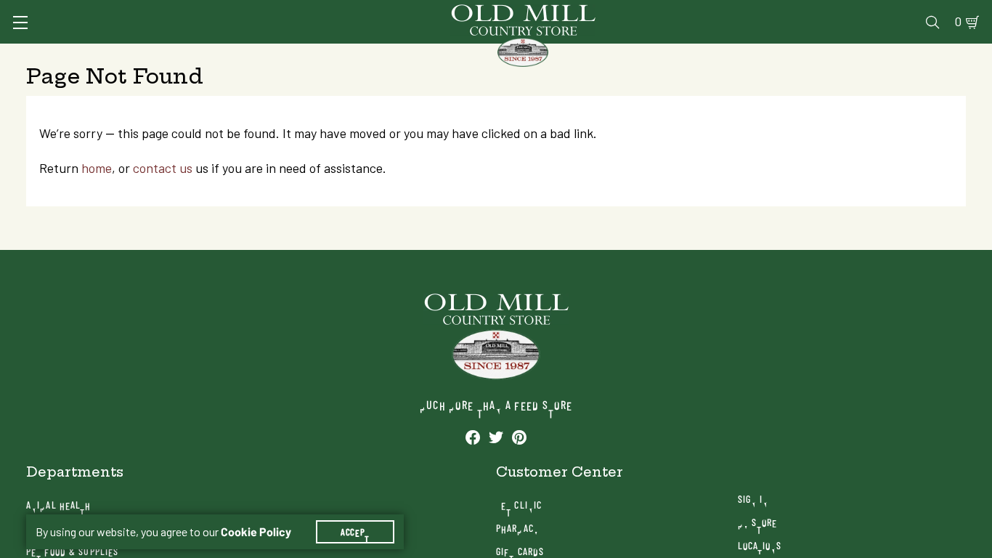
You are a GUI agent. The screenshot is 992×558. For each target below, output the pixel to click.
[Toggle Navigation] (20, 22)
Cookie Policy (256, 532)
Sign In (753, 499)
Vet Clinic (519, 504)
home (96, 168)
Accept (355, 532)
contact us (162, 168)
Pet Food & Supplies (72, 551)
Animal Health (59, 504)
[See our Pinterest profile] (519, 437)
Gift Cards (520, 551)
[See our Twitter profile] (496, 437)
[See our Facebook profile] (472, 437)
